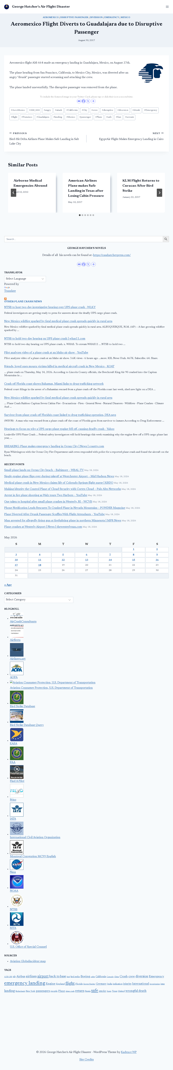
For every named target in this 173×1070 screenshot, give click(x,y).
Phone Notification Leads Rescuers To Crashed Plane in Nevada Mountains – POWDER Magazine (64, 508)
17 (16, 565)
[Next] (159, 193)
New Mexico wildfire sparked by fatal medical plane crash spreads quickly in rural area (58, 321)
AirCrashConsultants (23, 621)
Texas (114, 991)
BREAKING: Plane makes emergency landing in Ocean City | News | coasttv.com (54, 446)
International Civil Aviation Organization (35, 837)
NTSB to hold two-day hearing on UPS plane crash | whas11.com (44, 338)
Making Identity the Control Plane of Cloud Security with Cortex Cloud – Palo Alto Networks (62, 489)
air (14, 977)
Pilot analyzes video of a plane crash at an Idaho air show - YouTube (46, 352)
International (140, 983)
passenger (85, 117)
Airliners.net (18, 659)
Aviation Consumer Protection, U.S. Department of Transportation (51, 688)
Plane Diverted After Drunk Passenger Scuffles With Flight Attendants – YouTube (54, 514)
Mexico (125, 18)
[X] (88, 101)
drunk (136, 110)
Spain (109, 991)
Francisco (26, 117)
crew (94, 110)
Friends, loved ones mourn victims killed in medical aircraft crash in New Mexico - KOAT (59, 366)
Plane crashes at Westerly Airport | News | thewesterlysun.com (43, 527)
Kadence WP (129, 1052)
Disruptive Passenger (74, 18)
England (60, 984)
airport (43, 976)
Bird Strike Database (22, 706)
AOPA (14, 677)
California (72, 110)
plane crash (70, 991)
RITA (13, 928)
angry (47, 110)
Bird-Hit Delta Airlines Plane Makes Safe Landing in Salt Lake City (44, 138)
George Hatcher (89, 984)
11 (39, 560)
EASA (13, 743)
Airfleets (15, 640)
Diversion (96, 18)
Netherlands (20, 991)
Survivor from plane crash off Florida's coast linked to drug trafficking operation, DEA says (60, 415)
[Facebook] (83, 101)
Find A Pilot (17, 781)
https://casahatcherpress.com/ (112, 255)
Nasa (13, 872)
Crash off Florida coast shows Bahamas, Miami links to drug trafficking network (54, 384)
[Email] (79, 101)
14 (110, 560)
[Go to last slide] (13, 193)
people (54, 991)
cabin (93, 977)
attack (58, 110)
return (79, 991)
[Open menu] (166, 6)
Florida (79, 984)
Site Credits (86, 1059)
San (118, 117)
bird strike (75, 977)
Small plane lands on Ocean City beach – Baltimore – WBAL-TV (44, 470)
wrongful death (135, 991)
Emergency (111, 18)
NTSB (13, 909)
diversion (122, 110)
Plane (98, 117)
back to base (57, 976)
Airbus (20, 976)
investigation (155, 984)
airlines (31, 976)
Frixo (13, 800)
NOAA (14, 891)
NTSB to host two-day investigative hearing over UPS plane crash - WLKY (50, 307)
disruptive (107, 110)
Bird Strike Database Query (27, 725)
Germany (101, 984)
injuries (127, 984)
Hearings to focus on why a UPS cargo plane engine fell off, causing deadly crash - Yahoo (59, 429)
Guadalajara (42, 117)
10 (16, 560)
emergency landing (24, 983)
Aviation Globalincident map (28, 961)
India (109, 984)
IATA (13, 819)
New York (30, 991)
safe (109, 117)
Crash (124, 976)
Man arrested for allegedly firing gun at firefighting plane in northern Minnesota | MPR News (62, 520)
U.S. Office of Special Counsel (28, 947)
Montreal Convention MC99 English (33, 856)
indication (117, 984)
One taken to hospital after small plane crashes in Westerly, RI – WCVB (48, 501)
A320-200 (8, 977)
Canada (110, 977)
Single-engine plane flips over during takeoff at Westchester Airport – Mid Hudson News (59, 476)
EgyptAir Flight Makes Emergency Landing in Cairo (131, 136)
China (116, 977)
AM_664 (34, 110)
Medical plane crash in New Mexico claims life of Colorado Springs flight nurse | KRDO (58, 483)
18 (39, 565)
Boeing (85, 976)
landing (57, 117)
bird (68, 977)
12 (63, 560)
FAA (12, 762)
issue (162, 984)
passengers (43, 991)
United (121, 991)
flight (14, 117)
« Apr (8, 585)
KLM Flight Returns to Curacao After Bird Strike (140, 186)
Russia (88, 991)
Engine (50, 983)
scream (129, 117)
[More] (93, 101)
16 (157, 560)
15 (133, 560)
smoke (102, 991)
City (84, 110)
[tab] (80, 215)
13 (86, 560)
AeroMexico (50, 18)
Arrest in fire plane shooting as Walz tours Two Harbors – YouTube (45, 495)
